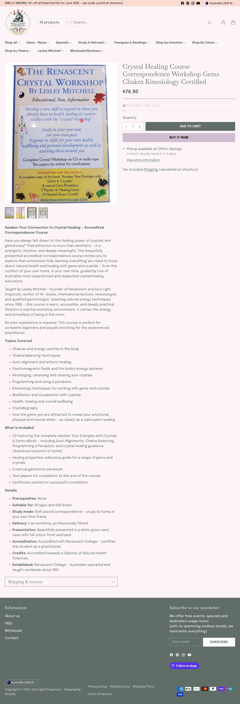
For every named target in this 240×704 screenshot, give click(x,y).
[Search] (209, 22)
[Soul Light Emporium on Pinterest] (188, 4)
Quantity (129, 118)
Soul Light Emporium (46, 689)
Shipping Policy (143, 686)
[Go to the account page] (223, 22)
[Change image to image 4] (43, 212)
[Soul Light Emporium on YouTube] (198, 4)
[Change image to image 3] (31, 212)
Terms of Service (100, 694)
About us (12, 616)
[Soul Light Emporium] (18, 22)
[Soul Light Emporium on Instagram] (193, 4)
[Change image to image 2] (20, 212)
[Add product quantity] (139, 127)
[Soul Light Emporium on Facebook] (182, 4)
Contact (12, 638)
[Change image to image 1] (9, 212)
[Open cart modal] (233, 22)
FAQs (8, 623)
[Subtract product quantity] (126, 127)
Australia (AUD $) (221, 3)
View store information (143, 160)
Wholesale (13, 630)
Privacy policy (97, 686)
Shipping (151, 169)
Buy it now (179, 137)
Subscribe (219, 642)
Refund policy (120, 686)
